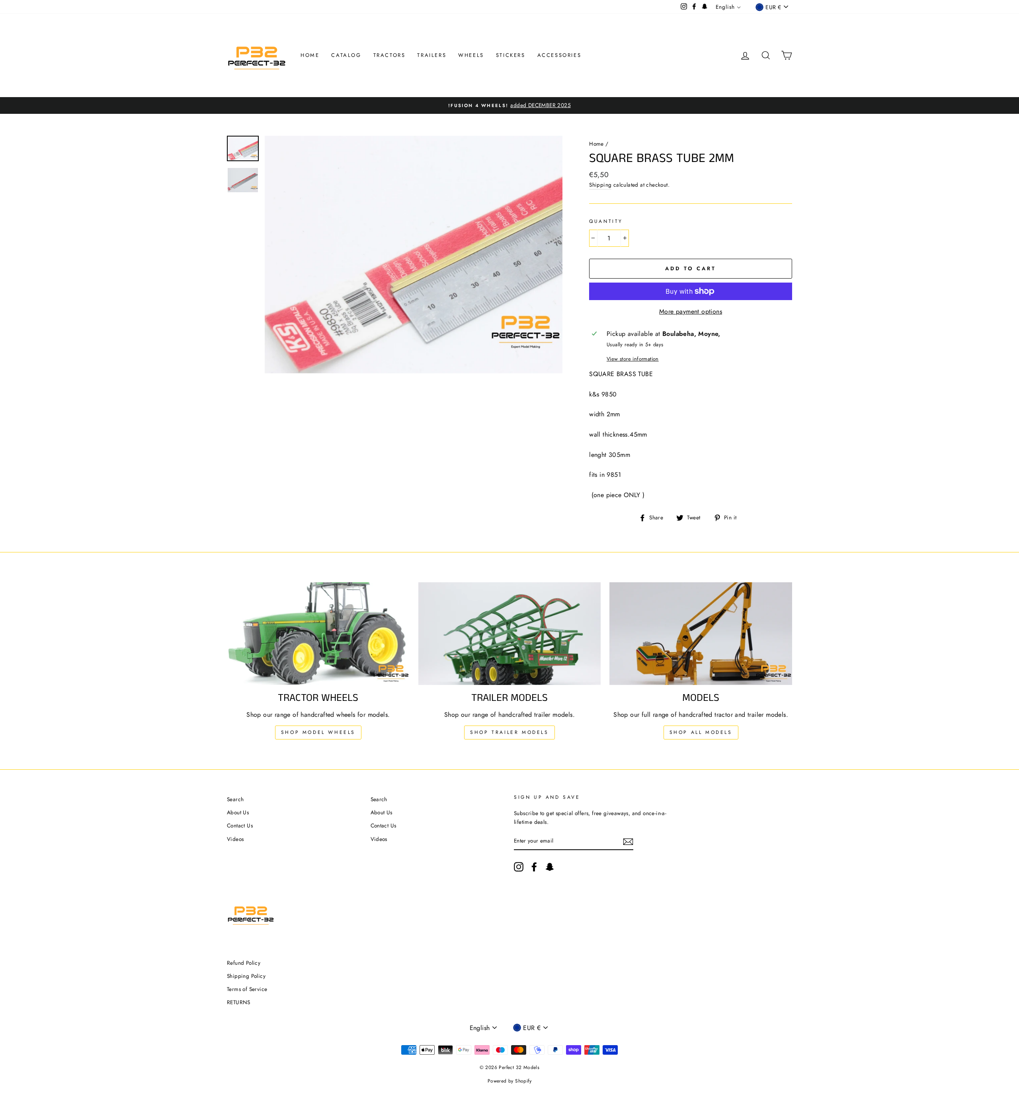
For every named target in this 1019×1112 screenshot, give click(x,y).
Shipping (600, 185)
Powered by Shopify (509, 1081)
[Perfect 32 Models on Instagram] (518, 867)
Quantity (606, 221)
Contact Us (240, 825)
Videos (235, 839)
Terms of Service (247, 989)
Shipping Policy (246, 976)
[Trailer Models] (509, 633)
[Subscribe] (628, 841)
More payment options (690, 311)
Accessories (559, 55)
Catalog (346, 55)
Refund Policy (243, 963)
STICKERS (510, 55)
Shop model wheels (318, 732)
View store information (633, 359)
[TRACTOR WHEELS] (318, 633)
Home (310, 55)
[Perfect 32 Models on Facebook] (534, 867)
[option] (509, 105)
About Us (238, 812)
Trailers (431, 55)
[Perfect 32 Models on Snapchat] (549, 867)
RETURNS (238, 1002)
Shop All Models (701, 732)
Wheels (471, 55)
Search (235, 799)
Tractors (389, 55)
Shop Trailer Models (509, 732)
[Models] (700, 633)
